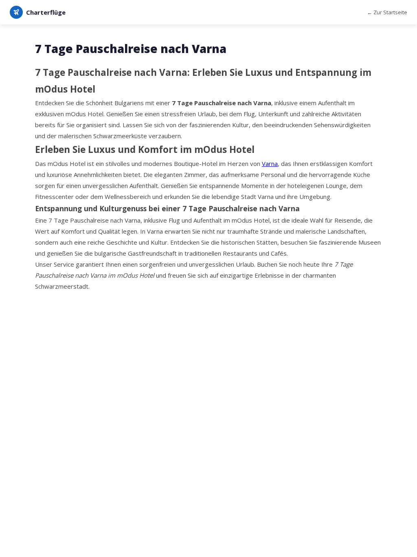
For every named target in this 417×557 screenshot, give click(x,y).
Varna (270, 163)
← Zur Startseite (387, 12)
